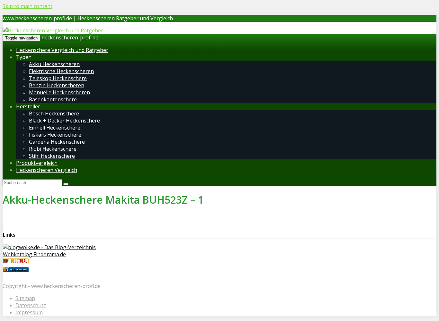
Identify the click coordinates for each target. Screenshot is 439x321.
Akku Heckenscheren (54, 64)
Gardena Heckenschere (57, 141)
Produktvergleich (37, 162)
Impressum (29, 312)
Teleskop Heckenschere (58, 78)
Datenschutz (30, 305)
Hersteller (28, 106)
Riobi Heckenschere (52, 148)
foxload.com (18, 269)
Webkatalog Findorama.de (34, 254)
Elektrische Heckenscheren (61, 71)
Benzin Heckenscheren (56, 85)
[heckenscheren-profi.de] (53, 30)
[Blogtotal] (16, 261)
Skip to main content (27, 6)
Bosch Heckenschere (54, 113)
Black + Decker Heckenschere (64, 120)
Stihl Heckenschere (52, 155)
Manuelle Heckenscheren (59, 92)
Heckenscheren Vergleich (46, 169)
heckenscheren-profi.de (69, 37)
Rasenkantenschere (53, 99)
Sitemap (25, 298)
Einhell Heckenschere (54, 127)
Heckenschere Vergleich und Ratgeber (62, 50)
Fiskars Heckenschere (55, 134)
